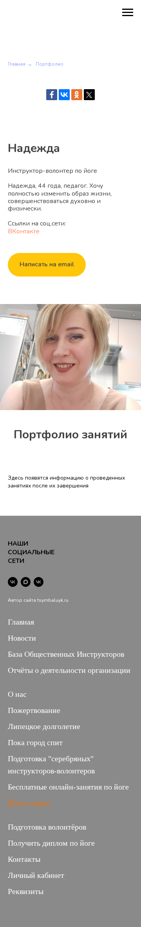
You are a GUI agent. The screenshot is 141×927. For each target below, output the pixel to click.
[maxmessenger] (26, 582)
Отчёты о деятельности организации (69, 670)
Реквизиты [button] (25, 891)
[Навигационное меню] (127, 12)
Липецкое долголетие (44, 726)
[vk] (13, 582)
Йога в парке (29, 803)
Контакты (24, 859)
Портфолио (49, 64)
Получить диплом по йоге (51, 843)
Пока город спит (35, 742)
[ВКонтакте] (64, 94)
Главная (16, 64)
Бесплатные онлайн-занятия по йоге (68, 786)
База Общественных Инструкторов (66, 654)
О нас (17, 694)
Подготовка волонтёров (47, 827)
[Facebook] (51, 94)
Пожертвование (34, 710)
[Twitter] (89, 94)
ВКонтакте (24, 231)
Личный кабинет (36, 875)
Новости (22, 638)
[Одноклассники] (76, 94)
